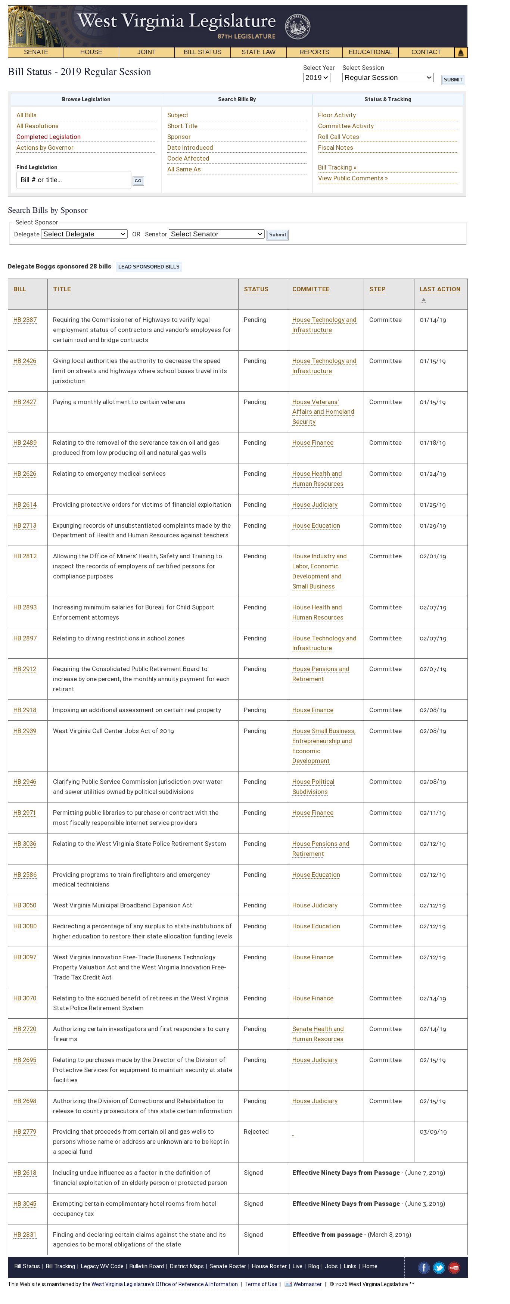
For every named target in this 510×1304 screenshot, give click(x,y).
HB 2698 (25, 1101)
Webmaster (307, 1284)
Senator (156, 234)
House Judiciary (315, 504)
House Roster (269, 1266)
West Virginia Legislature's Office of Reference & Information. (165, 1284)
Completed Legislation (48, 136)
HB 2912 (24, 669)
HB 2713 (24, 525)
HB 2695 (24, 1060)
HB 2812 (25, 556)
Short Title (182, 126)
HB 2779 (24, 1131)
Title (62, 289)
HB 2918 (25, 710)
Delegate (27, 234)
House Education (316, 525)
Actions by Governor (45, 147)
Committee (311, 289)
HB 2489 (25, 442)
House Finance (312, 442)
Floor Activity (337, 115)
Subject (178, 115)
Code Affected (188, 158)
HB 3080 (25, 926)
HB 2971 (24, 812)
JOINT (146, 52)
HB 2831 (25, 1234)
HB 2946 (24, 781)
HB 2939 (24, 731)
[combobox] (74, 179)
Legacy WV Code (102, 1266)
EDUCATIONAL (370, 52)
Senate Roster (227, 1266)
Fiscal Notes (335, 147)
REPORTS (314, 52)
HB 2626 (24, 473)
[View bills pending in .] (293, 1132)
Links (350, 1266)
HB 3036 (24, 843)
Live (297, 1266)
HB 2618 (25, 1172)
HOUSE (91, 52)
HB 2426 (24, 360)
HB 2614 (24, 504)
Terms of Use (261, 1284)
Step (377, 289)
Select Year (319, 67)
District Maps (187, 1266)
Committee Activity (346, 126)
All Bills (26, 115)
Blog (313, 1266)
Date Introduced (190, 147)
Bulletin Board (146, 1266)
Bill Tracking (60, 1266)
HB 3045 (24, 1203)
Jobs (331, 1266)
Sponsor (179, 136)
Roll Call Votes (338, 136)
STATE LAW (259, 52)
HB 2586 (25, 874)
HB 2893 (25, 607)
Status (256, 289)
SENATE (36, 52)
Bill (19, 289)
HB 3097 (24, 957)
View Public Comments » (353, 178)
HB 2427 (24, 402)
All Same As (184, 169)
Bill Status (27, 1266)
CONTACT (426, 52)
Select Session (363, 67)
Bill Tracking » (337, 167)
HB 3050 (24, 905)
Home (369, 1266)
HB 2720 (24, 1029)
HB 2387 (25, 319)
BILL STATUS (202, 52)
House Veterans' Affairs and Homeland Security (323, 412)
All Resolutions (37, 126)
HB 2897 (25, 638)
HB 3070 (24, 998)
